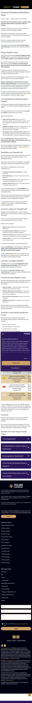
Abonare (8, 516)
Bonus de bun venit (5, 534)
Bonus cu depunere (5, 531)
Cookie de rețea (4, 597)
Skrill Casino (10, 203)
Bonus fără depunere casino (7, 525)
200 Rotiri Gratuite (5, 554)
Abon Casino (27, 93)
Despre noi (3, 571)
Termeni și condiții (5, 589)
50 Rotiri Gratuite (5, 548)
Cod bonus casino (5, 528)
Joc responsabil (4, 580)
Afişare (25, 358)
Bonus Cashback (5, 542)
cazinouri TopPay (23, 147)
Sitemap (3, 600)
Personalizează (15, 367)
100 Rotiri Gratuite (5, 551)
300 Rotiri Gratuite (5, 557)
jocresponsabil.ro (9, 680)
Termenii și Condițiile (20, 624)
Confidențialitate (21, 640)
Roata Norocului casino (6, 545)
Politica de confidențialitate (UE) (8, 591)
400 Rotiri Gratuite (5, 559)
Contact (3, 577)
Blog (2, 574)
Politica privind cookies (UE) (7, 594)
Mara (7, 19)
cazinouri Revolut (14, 255)
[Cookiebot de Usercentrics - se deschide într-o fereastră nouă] (23, 334)
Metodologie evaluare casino (7, 583)
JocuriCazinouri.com (6, 648)
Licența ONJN (4, 586)
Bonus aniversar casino (6, 536)
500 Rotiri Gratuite (5, 562)
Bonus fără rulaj (5, 539)
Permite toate (16, 363)
